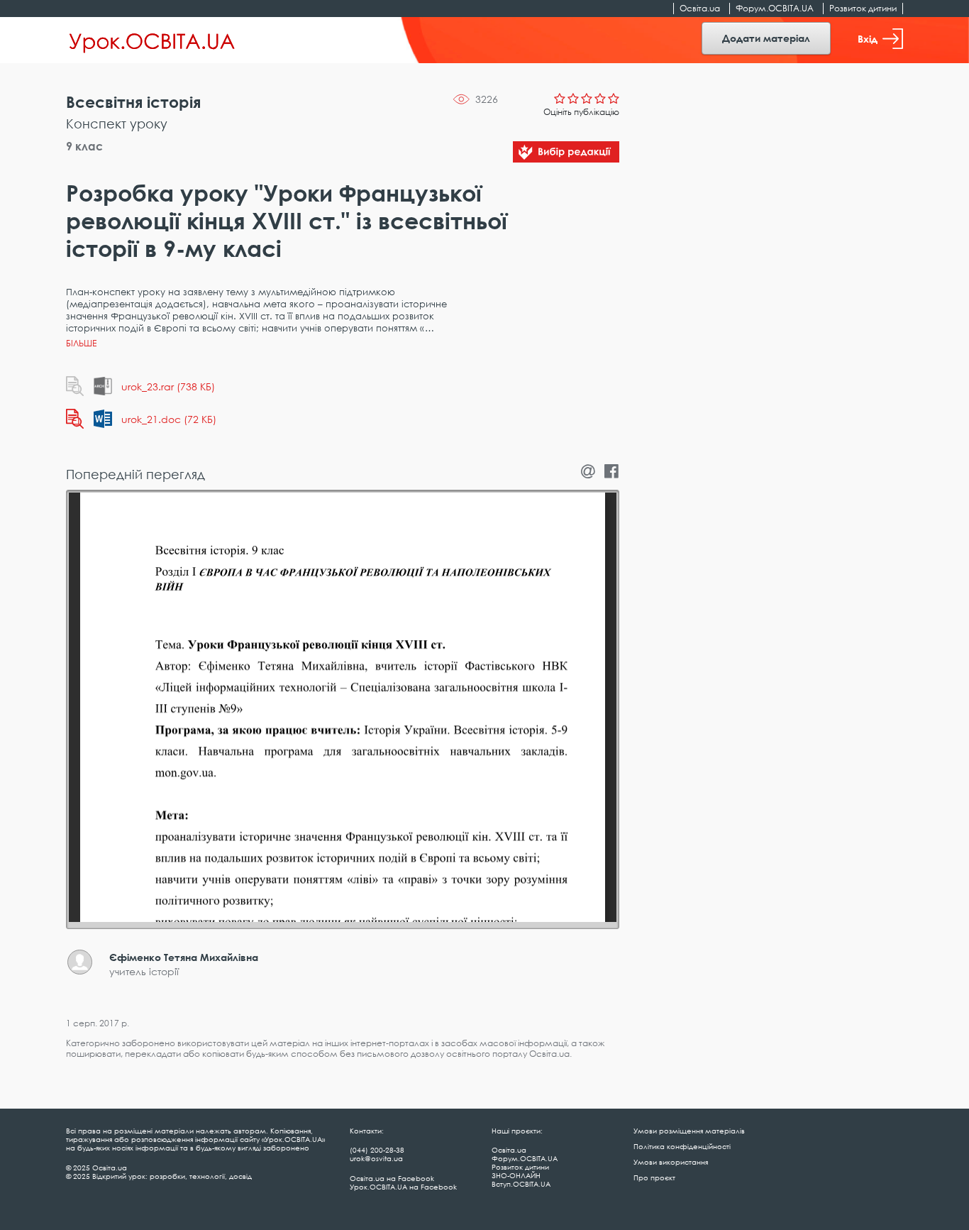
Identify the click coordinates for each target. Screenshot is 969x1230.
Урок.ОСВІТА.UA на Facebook (403, 1186)
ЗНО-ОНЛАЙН (516, 1175)
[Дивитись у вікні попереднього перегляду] (75, 386)
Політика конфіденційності (682, 1146)
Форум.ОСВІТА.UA (775, 8)
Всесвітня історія (133, 101)
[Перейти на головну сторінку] (152, 40)
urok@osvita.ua (376, 1158)
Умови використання (670, 1162)
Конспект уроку (116, 123)
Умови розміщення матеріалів (689, 1130)
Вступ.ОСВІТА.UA (521, 1184)
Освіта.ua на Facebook (392, 1178)
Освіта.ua (700, 8)
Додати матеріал (766, 38)
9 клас (84, 146)
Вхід (867, 39)
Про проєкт (654, 1177)
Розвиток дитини (863, 8)
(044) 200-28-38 (377, 1150)
